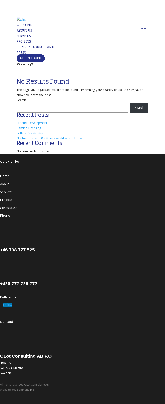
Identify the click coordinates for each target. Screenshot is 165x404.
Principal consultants (36, 47)
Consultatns (8, 207)
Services (24, 36)
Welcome (24, 25)
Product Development (32, 123)
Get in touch (30, 58)
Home (4, 176)
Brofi (33, 390)
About (4, 184)
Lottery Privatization (31, 133)
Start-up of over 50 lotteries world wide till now (49, 138)
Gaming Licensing (29, 128)
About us (24, 30)
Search (21, 100)
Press (21, 52)
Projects (24, 41)
